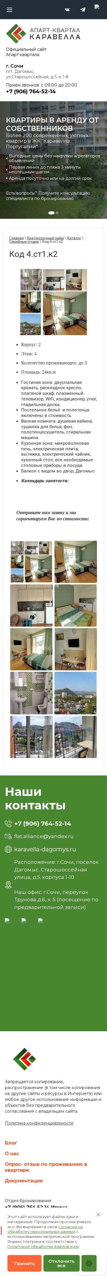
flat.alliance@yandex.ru (44, 836)
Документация (24, 1181)
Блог (11, 1143)
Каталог (74, 238)
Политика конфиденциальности (39, 1123)
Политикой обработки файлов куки (43, 1246)
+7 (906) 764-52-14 (42, 823)
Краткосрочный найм (45, 238)
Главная (16, 238)
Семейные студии (24, 241)
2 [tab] (57, 212)
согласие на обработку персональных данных (45, 1229)
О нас (12, 1153)
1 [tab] (51, 212)
